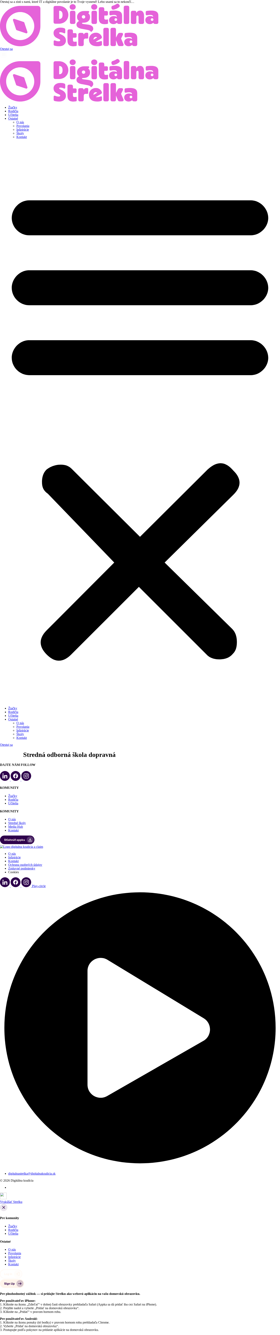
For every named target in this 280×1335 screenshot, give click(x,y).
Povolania (22, 126)
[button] (140, 422)
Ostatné (13, 118)
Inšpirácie (22, 129)
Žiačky (12, 107)
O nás (20, 122)
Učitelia (13, 115)
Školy (20, 133)
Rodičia (13, 111)
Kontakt (21, 137)
